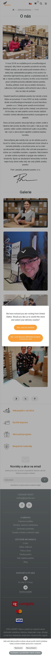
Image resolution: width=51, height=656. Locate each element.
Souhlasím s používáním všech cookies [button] (25, 653)
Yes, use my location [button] (25, 327)
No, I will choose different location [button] (25, 338)
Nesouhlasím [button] (31, 648)
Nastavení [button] (18, 648)
